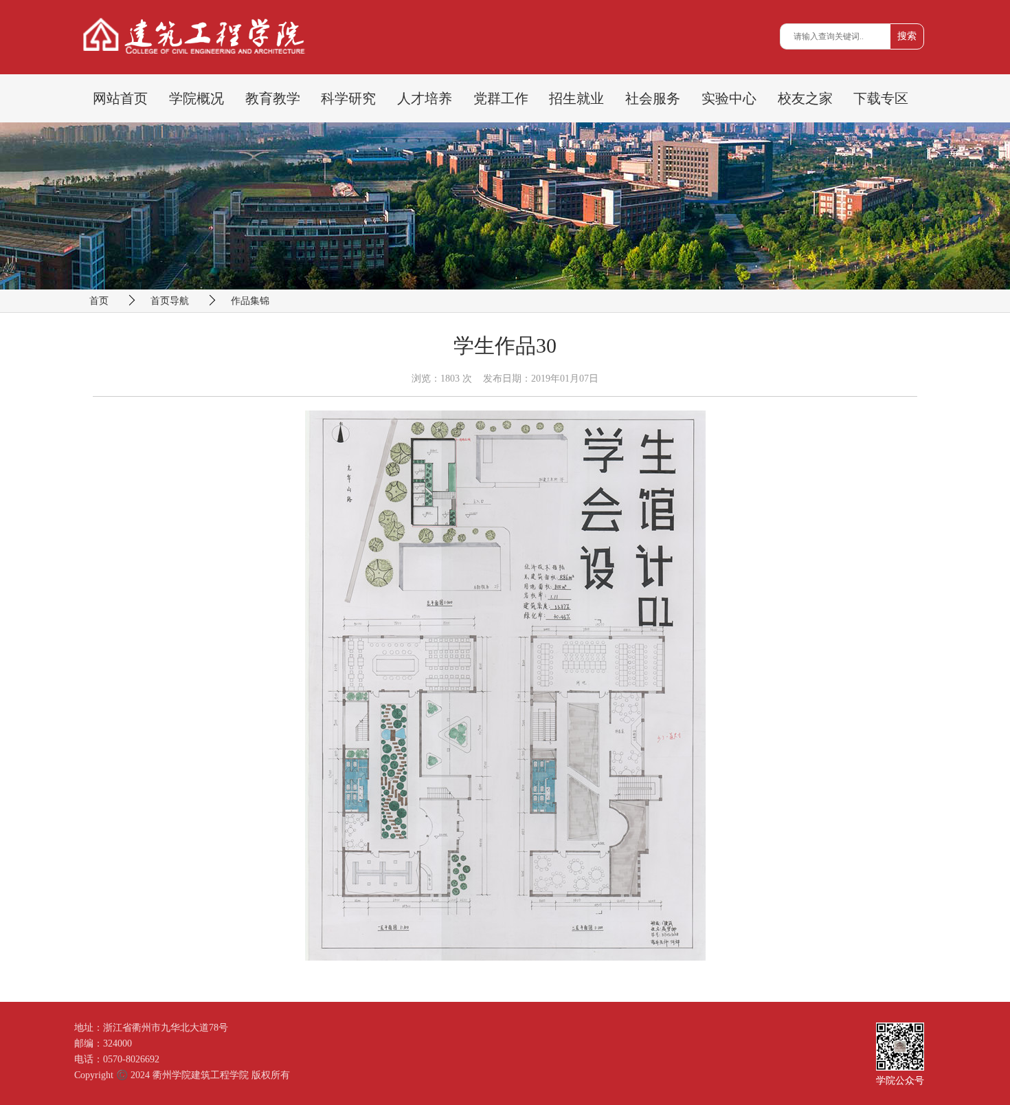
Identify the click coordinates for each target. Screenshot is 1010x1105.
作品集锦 (250, 301)
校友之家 (805, 98)
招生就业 (576, 98)
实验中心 (729, 98)
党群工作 (500, 98)
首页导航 (169, 301)
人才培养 (424, 98)
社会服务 (652, 98)
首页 (99, 301)
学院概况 (196, 98)
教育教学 (272, 98)
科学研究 (348, 98)
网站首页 (120, 98)
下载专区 (880, 98)
